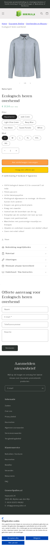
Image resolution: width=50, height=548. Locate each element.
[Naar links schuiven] (19, 83)
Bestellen (8, 465)
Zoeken (8, 406)
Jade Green (25, 117)
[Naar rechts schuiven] (30, 83)
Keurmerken (10, 422)
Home (4, 24)
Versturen (9, 348)
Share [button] (7, 240)
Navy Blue (29, 122)
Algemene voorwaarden (14, 428)
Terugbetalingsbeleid (13, 439)
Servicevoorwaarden (13, 433)
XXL (37, 138)
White (39, 128)
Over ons (8, 411)
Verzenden (9, 471)
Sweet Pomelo (25, 128)
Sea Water (8, 128)
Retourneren (10, 476)
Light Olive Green (11, 122)
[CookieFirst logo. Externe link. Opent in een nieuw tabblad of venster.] (3, 518)
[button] (3, 13)
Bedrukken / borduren (14, 454)
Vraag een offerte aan (25, 170)
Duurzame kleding (16, 24)
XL (28, 138)
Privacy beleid (10, 417)
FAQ (6, 482)
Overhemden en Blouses (36, 24)
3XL (6, 143)
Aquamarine (9, 117)
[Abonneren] (42, 388)
